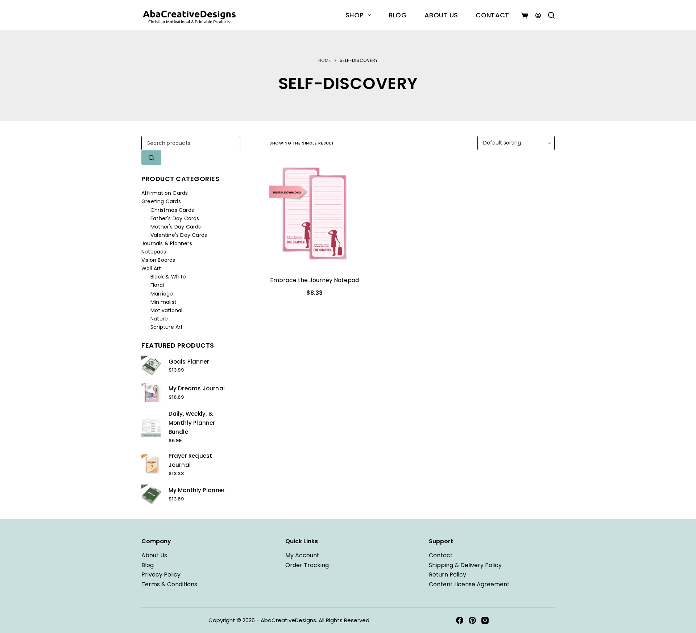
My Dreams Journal (197, 388)
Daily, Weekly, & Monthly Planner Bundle (192, 423)
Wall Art (151, 268)
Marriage (161, 293)
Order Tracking (307, 565)
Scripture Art (166, 327)
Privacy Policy (161, 574)
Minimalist (163, 302)
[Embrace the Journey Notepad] (314, 214)
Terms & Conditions (169, 584)
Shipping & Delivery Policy (465, 565)
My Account (302, 555)
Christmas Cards (172, 210)
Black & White (168, 276)
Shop (354, 15)
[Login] (538, 15)
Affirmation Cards (164, 193)
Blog (398, 15)
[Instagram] (485, 620)
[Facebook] (459, 620)
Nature (159, 318)
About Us (441, 15)
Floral (157, 285)
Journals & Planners (166, 243)
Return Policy (447, 574)
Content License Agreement (469, 584)
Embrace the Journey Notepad (314, 280)
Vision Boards (158, 260)
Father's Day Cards (174, 218)
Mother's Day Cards (175, 226)
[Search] (551, 15)
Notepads (153, 251)
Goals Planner (189, 361)
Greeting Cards (161, 201)
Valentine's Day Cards (178, 235)
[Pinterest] (472, 620)
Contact (492, 15)
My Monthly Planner (197, 490)
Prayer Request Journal (190, 460)
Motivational (166, 310)
